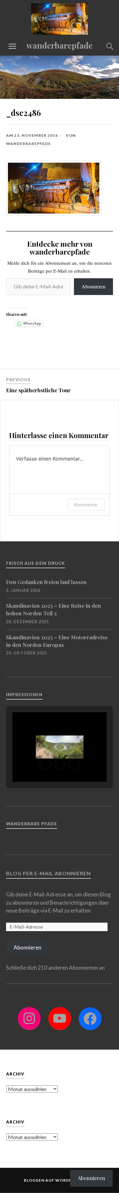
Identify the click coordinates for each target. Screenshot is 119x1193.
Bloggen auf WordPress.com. (60, 1180)
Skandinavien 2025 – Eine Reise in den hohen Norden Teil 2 (53, 609)
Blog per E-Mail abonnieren (48, 873)
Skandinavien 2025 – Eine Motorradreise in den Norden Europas (57, 641)
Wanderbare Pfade (31, 823)
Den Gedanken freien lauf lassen (46, 581)
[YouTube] (59, 1018)
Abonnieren (93, 286)
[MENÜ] (12, 46)
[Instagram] (29, 1018)
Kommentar (86, 504)
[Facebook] (90, 1018)
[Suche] (103, 46)
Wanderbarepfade (28, 143)
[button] (45, 764)
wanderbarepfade (59, 45)
